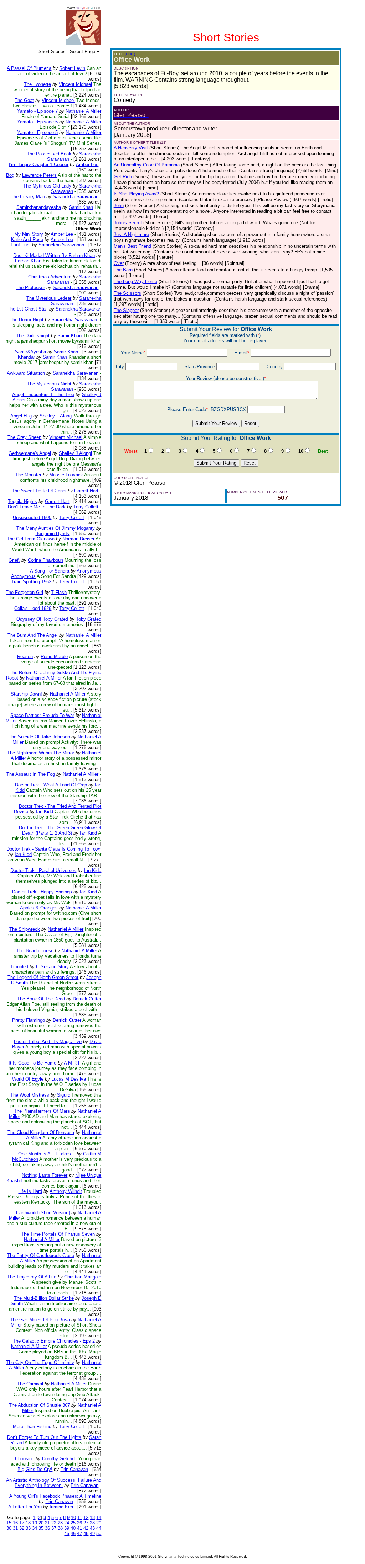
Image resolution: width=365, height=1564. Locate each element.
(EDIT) (130, 54)
